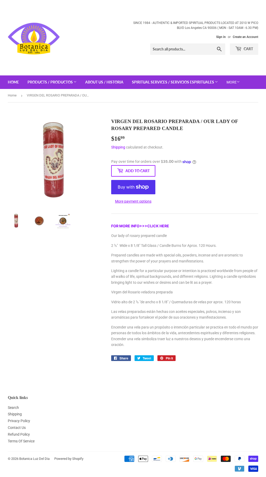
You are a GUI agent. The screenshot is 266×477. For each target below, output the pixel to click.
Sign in (221, 37)
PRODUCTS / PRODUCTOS (51, 82)
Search (13, 407)
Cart (248, 49)
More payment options (133, 201)
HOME (13, 82)
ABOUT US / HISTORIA (104, 82)
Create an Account (245, 37)
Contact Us (17, 428)
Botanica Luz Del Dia (34, 459)
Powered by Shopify (68, 459)
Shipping (118, 147)
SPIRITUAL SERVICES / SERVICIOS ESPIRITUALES (173, 82)
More (232, 82)
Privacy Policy (19, 421)
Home (12, 95)
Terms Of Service (21, 441)
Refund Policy (19, 434)
